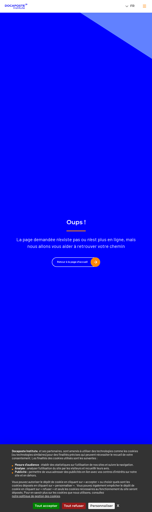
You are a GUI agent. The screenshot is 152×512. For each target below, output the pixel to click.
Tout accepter (46, 506)
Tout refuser (74, 506)
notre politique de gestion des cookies (36, 496)
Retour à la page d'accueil (72, 261)
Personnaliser (101, 506)
